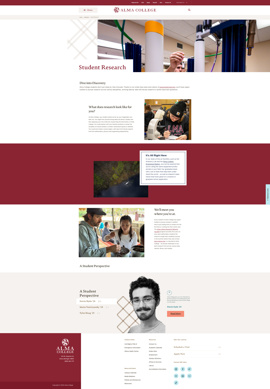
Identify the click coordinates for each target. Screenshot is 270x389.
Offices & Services (155, 362)
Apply (148, 2)
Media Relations (130, 376)
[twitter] (189, 369)
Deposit (155, 2)
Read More (176, 314)
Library (151, 365)
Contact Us (168, 2)
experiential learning (167, 87)
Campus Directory (155, 358)
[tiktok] (176, 382)
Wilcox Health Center (132, 351)
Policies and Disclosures (133, 380)
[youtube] (176, 376)
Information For (180, 2)
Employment (153, 355)
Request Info (135, 2)
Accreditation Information (157, 369)
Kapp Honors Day (160, 241)
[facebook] (182, 369)
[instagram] (176, 369)
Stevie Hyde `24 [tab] (87, 301)
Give (161, 2)
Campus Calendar (131, 373)
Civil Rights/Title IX (131, 344)
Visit (142, 2)
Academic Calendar (155, 347)
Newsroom (128, 383)
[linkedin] (182, 376)
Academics (86, 17)
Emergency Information (132, 347)
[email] (189, 376)
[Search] (181, 10)
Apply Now (179, 354)
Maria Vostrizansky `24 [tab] (91, 307)
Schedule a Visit (182, 347)
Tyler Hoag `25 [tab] (87, 313)
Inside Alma (153, 351)
